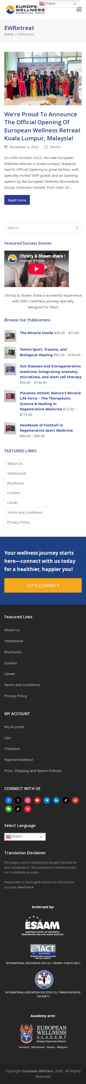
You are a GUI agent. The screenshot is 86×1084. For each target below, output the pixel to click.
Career (12, 502)
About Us (14, 463)
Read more (17, 200)
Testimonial (16, 473)
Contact (13, 492)
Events (55, 147)
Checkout (12, 748)
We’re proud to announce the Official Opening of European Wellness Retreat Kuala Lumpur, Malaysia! (42, 126)
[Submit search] (76, 227)
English (16, 836)
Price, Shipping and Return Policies (32, 770)
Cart (7, 737)
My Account (14, 726)
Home (9, 34)
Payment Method (18, 759)
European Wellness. (38, 1071)
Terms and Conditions (25, 512)
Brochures (15, 483)
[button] (79, 9)
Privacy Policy (18, 522)
